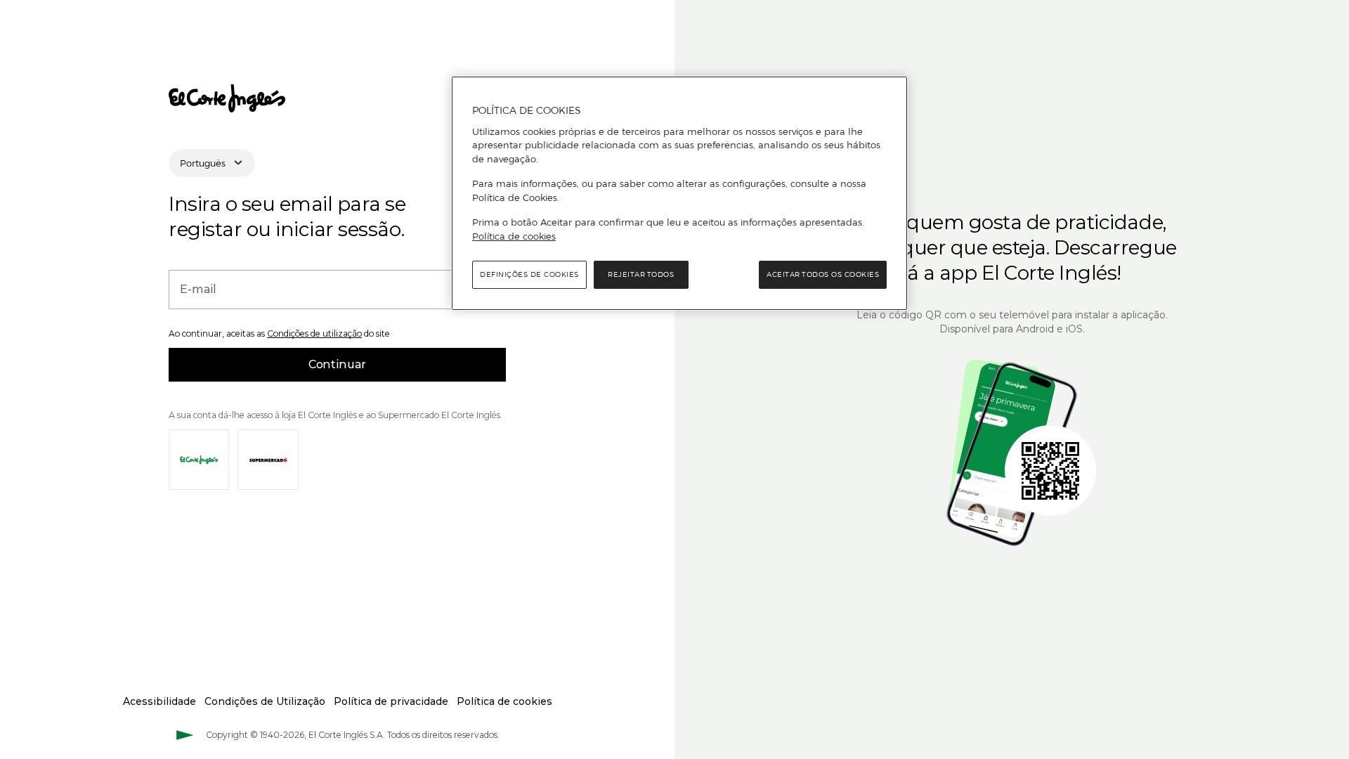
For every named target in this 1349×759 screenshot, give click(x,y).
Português (203, 163)
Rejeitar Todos (641, 274)
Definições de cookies (529, 274)
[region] (679, 193)
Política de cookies (514, 236)
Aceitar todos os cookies (823, 274)
